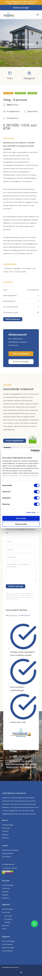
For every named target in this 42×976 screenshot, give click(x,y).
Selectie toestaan (21, 524)
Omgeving (5, 834)
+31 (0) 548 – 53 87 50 (10, 868)
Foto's (10, 78)
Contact (4, 929)
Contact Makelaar (7, 944)
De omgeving (8, 919)
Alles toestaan (21, 518)
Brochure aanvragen (8, 947)
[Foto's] (10, 73)
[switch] (37, 491)
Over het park (6, 828)
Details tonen (31, 512)
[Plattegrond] (29, 73)
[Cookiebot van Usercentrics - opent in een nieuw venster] (31, 450)
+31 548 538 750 (24, 615)
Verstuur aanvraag (15, 586)
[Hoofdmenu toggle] (37, 14)
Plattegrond (29, 78)
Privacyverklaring (7, 951)
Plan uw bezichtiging (8, 941)
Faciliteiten (5, 831)
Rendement (5, 838)
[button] (8, 93)
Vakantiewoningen (7, 825)
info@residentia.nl (9, 864)
